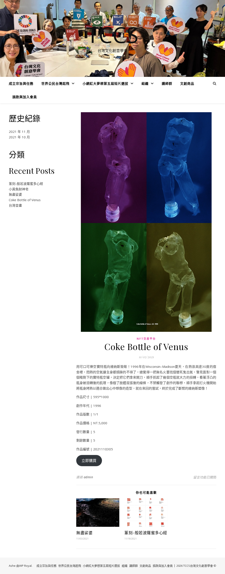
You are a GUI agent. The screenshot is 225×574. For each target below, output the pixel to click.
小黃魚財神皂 (19, 189)
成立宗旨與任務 (21, 83)
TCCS (112, 34)
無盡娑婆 (15, 194)
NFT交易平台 (146, 339)
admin (88, 477)
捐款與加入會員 (24, 97)
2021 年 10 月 (19, 137)
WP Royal (25, 566)
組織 (145, 83)
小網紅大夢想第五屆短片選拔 (105, 83)
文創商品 (187, 83)
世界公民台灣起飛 (55, 83)
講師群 (167, 83)
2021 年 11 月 (19, 131)
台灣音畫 (15, 205)
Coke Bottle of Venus (25, 200)
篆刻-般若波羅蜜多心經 (26, 183)
